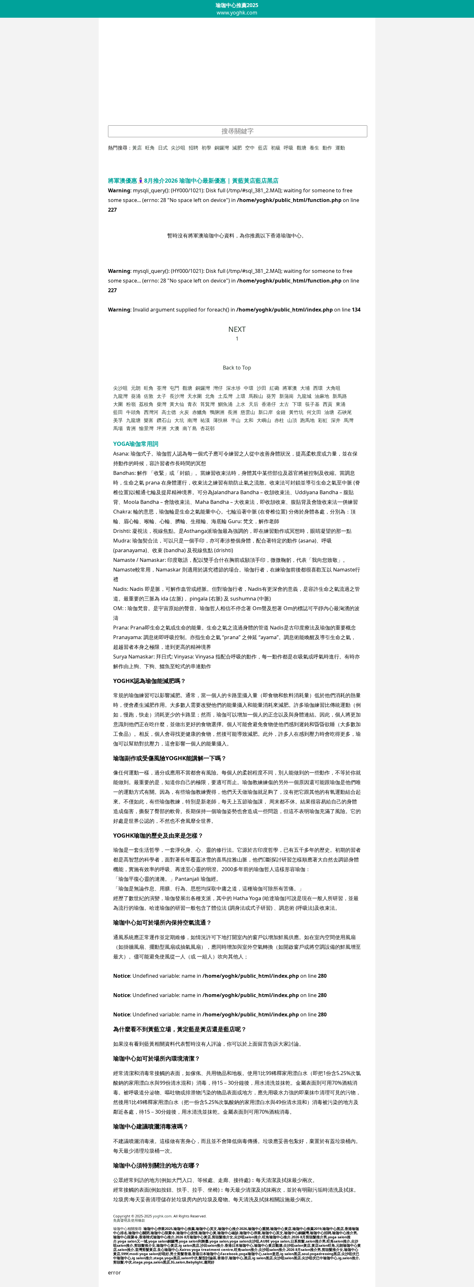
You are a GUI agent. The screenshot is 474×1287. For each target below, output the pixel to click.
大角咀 (333, 388)
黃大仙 (177, 404)
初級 (276, 147)
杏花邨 (207, 428)
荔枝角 (146, 404)
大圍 (118, 404)
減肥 (237, 147)
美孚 (118, 420)
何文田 (314, 412)
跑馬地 (307, 420)
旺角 (150, 147)
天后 (253, 404)
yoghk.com (162, 1216)
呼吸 (288, 147)
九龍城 (304, 396)
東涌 (340, 404)
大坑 (179, 420)
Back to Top (237, 367)
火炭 (184, 412)
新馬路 (339, 396)
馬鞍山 (256, 396)
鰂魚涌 (225, 404)
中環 (248, 388)
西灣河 (151, 412)
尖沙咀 (178, 147)
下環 (297, 404)
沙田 (261, 388)
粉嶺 (131, 404)
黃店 (137, 147)
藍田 (118, 412)
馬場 (118, 428)
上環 (240, 396)
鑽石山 (164, 420)
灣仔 (218, 388)
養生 (314, 147)
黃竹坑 (296, 412)
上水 (240, 404)
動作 (327, 147)
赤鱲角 (199, 412)
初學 (206, 147)
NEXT (237, 329)
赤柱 (279, 420)
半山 (236, 420)
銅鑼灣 (221, 147)
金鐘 (281, 412)
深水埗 (233, 388)
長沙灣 (177, 396)
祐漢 (205, 420)
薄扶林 (220, 420)
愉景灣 (146, 428)
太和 (248, 420)
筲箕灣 (207, 404)
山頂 (292, 420)
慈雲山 (248, 412)
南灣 (192, 420)
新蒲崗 (286, 396)
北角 (210, 396)
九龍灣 (120, 396)
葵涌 (136, 396)
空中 (250, 147)
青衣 (192, 404)
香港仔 (269, 404)
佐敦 (148, 396)
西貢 (327, 404)
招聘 (193, 147)
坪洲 (161, 428)
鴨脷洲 (217, 412)
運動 (340, 147)
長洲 (232, 412)
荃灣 (161, 388)
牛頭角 (133, 412)
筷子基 (312, 404)
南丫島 (190, 428)
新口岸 (265, 412)
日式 (163, 147)
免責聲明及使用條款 (129, 1220)
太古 (284, 404)
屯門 (174, 388)
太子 (161, 396)
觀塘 (301, 147)
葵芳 (271, 396)
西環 (318, 388)
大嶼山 (264, 420)
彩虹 (323, 420)
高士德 (169, 412)
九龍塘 (133, 420)
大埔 (305, 388)
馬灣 (348, 420)
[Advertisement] (237, 75)
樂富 (148, 420)
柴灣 (161, 404)
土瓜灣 (225, 396)
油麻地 (322, 396)
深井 (336, 420)
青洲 (131, 428)
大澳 (174, 428)
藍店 (263, 147)
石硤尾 (344, 412)
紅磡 (274, 388)
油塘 (329, 412)
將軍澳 (289, 388)
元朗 (136, 388)
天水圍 (194, 396)
